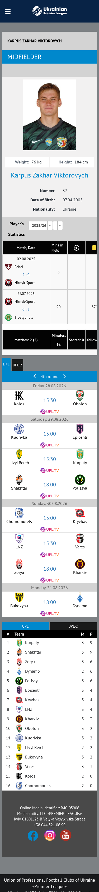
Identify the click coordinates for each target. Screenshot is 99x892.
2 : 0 (26, 274)
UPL (6, 364)
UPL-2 (17, 365)
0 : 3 (26, 309)
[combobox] (41, 225)
